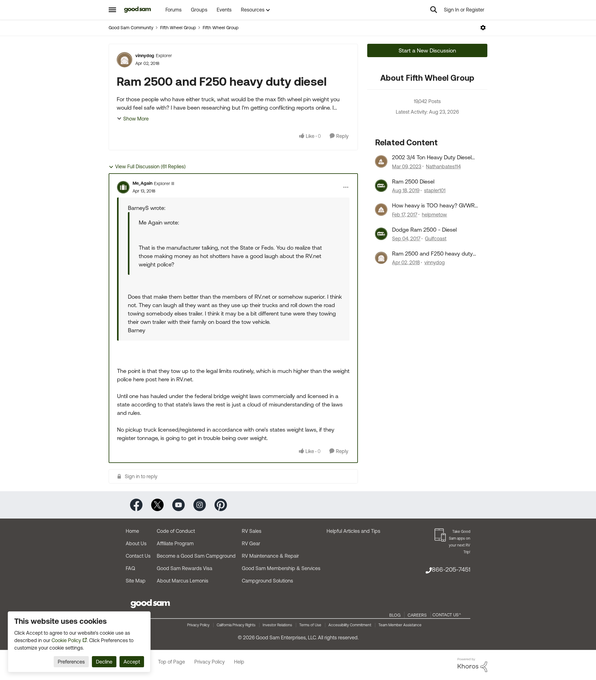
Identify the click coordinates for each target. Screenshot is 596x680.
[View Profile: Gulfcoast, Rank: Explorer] (381, 234)
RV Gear (251, 543)
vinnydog (144, 55)
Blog (394, 615)
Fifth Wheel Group (178, 27)
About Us (136, 543)
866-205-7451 (451, 569)
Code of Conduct (176, 531)
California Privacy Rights (236, 625)
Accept (132, 661)
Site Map (136, 580)
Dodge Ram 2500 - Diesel (424, 229)
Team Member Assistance (400, 625)
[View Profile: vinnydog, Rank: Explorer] (124, 59)
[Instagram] (199, 504)
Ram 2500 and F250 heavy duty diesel (432, 253)
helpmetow (434, 214)
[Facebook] (136, 504)
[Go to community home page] (137, 9)
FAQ (130, 568)
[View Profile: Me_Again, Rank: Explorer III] (123, 187)
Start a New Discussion (427, 50)
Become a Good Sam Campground (196, 556)
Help (239, 661)
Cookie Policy (66, 640)
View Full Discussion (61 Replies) (150, 166)
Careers (417, 615)
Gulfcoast (435, 238)
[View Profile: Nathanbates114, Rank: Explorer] (381, 161)
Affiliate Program (175, 543)
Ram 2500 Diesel (413, 181)
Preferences (71, 661)
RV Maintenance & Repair (270, 556)
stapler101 (434, 190)
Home (132, 531)
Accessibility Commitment (349, 625)
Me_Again (142, 183)
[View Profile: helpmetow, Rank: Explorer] (381, 209)
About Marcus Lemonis (182, 580)
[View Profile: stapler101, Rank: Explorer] (381, 185)
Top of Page (171, 661)
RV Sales (251, 531)
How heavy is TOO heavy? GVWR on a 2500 (433, 205)
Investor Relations (277, 625)
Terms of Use (310, 625)
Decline (104, 661)
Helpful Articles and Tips (353, 531)
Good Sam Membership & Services (281, 568)
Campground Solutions (267, 580)
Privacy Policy (198, 625)
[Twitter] (157, 504)
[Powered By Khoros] (472, 665)
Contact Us (138, 556)
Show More (136, 118)
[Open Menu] (483, 27)
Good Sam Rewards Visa (184, 568)
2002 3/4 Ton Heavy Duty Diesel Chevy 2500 (432, 157)
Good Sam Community (131, 27)
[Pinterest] (220, 504)
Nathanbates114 (443, 166)
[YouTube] (178, 504)
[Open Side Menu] (112, 9)
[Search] (433, 9)
